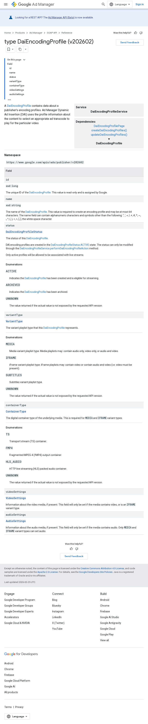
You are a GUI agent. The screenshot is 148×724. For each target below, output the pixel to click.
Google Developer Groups (18, 605)
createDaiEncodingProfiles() (109, 130)
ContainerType (16, 411)
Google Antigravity (110, 623)
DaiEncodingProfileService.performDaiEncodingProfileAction (54, 248)
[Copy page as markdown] (20, 49)
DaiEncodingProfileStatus (24, 231)
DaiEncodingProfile (19, 106)
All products (11, 692)
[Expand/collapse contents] (24, 60)
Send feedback (129, 42)
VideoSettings (16, 498)
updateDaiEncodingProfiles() (109, 134)
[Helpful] (135, 33)
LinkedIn (57, 617)
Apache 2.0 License (47, 572)
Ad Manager (43, 4)
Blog (54, 599)
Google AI (9, 686)
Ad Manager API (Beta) (61, 17)
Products (20, 32)
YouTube (57, 628)
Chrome (104, 605)
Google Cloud (107, 628)
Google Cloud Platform (17, 680)
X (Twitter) (58, 623)
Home (7, 32)
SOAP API (52, 32)
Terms (8, 707)
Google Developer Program (19, 599)
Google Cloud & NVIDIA (17, 623)
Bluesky (56, 605)
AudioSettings (16, 521)
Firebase (105, 611)
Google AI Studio (109, 617)
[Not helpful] (141, 33)
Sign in (140, 4)
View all (104, 640)
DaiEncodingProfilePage (109, 126)
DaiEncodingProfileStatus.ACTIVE (70, 244)
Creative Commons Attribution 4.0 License (102, 568)
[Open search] (103, 4)
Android (104, 599)
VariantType (14, 321)
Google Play (107, 634)
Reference (67, 32)
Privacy (19, 707)
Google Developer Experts (19, 611)
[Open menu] (5, 4)
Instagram (58, 611)
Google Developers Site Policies (95, 572)
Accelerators (11, 617)
